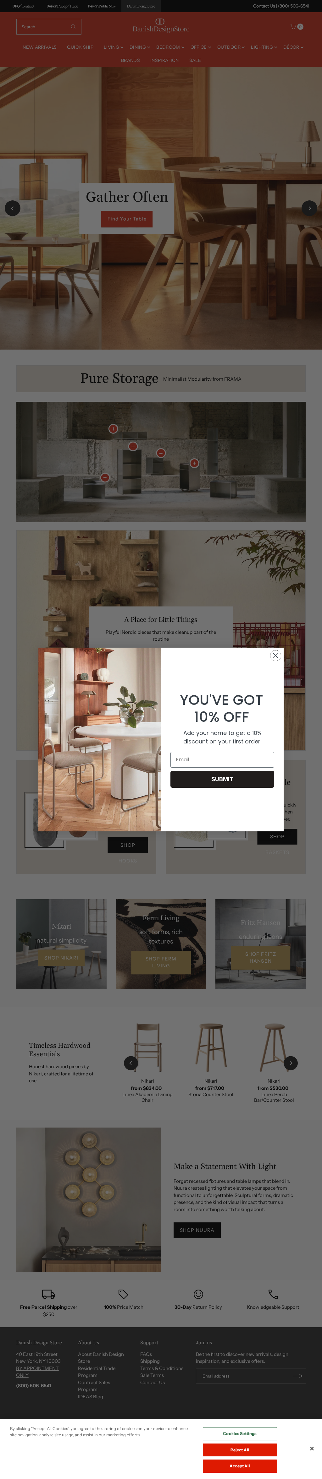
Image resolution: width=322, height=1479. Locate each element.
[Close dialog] (275, 655)
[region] (161, 1449)
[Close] (312, 1448)
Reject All (239, 1449)
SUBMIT (222, 779)
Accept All (240, 1465)
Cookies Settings (240, 1433)
